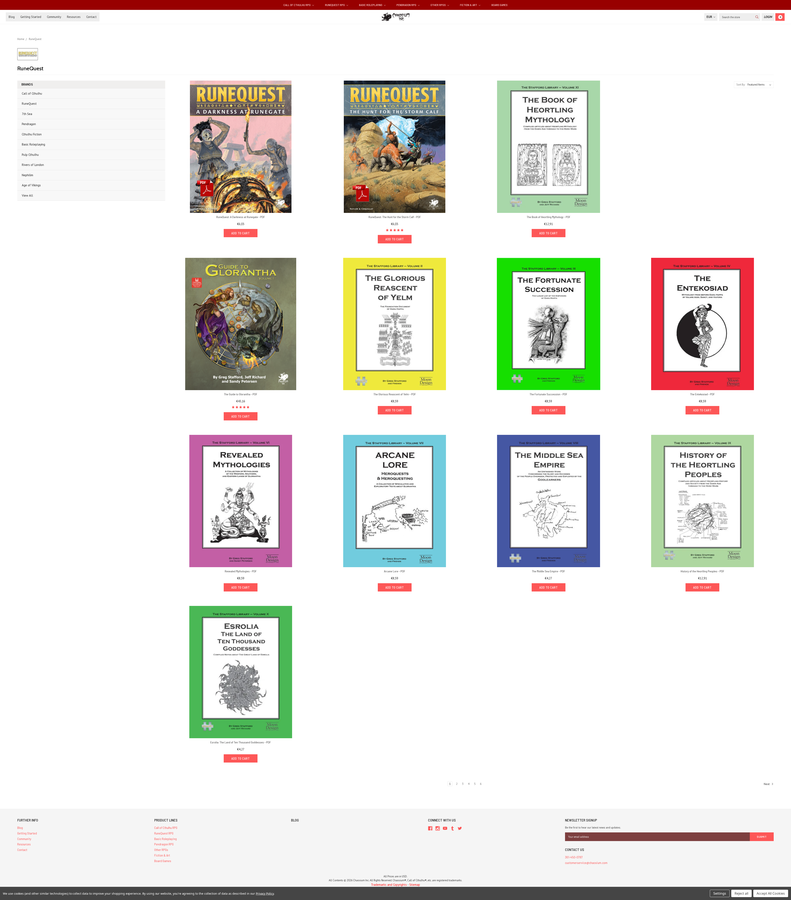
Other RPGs (438, 5)
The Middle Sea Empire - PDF (548, 571)
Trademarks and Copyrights (389, 885)
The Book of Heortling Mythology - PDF (548, 217)
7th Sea (27, 114)
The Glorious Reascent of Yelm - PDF (394, 394)
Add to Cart (240, 233)
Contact (91, 17)
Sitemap (414, 885)
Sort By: (740, 84)
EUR (710, 17)
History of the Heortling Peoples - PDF (702, 571)
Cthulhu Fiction (32, 134)
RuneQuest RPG (335, 5)
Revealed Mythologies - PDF (241, 571)
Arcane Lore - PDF (394, 571)
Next (767, 784)
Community (54, 17)
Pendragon (29, 124)
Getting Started (30, 17)
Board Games (499, 5)
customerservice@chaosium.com (586, 863)
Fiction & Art (469, 5)
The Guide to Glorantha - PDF (240, 394)
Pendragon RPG (407, 5)
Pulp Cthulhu (30, 155)
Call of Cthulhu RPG (297, 5)
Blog (12, 17)
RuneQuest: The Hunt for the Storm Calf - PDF (395, 217)
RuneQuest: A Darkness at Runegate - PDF (240, 217)
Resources (74, 17)
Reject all (741, 893)
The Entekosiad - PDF (702, 394)
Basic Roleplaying (371, 5)
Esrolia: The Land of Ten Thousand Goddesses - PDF (240, 742)
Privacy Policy (265, 893)
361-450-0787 (574, 857)
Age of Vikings (31, 185)
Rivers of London (33, 165)
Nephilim (27, 175)
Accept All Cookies (771, 893)
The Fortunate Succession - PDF (548, 394)
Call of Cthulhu (32, 93)
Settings (719, 893)
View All (27, 195)
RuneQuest (29, 104)
